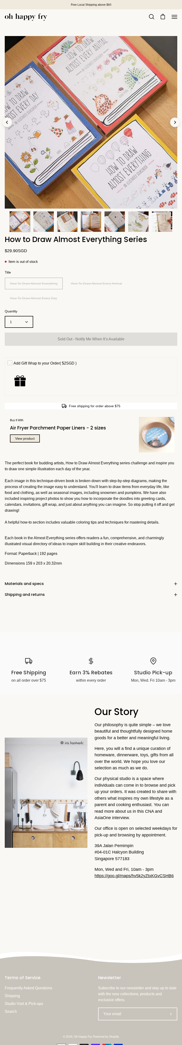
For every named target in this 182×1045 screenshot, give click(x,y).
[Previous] (7, 122)
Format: (11, 554)
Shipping (12, 996)
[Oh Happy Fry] (26, 17)
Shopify (113, 1036)
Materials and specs (24, 583)
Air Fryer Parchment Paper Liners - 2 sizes (58, 427)
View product (25, 438)
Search (11, 1011)
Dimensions (15, 563)
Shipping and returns (25, 594)
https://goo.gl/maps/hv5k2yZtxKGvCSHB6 (134, 875)
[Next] (175, 122)
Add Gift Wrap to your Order (45, 363)
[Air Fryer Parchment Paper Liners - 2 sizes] (156, 434)
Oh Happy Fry (82, 1036)
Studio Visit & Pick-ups (24, 1004)
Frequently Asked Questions (28, 988)
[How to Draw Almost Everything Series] (20, 221)
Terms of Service (23, 977)
